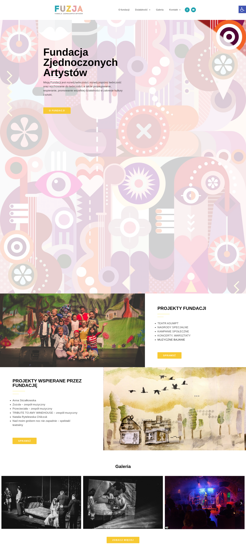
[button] (57, 110)
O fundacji (123, 10)
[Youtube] (193, 9)
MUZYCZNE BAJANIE (171, 339)
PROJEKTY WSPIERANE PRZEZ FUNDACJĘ (47, 383)
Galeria (160, 10)
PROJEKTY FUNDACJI (181, 308)
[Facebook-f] (187, 9)
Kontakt (173, 10)
